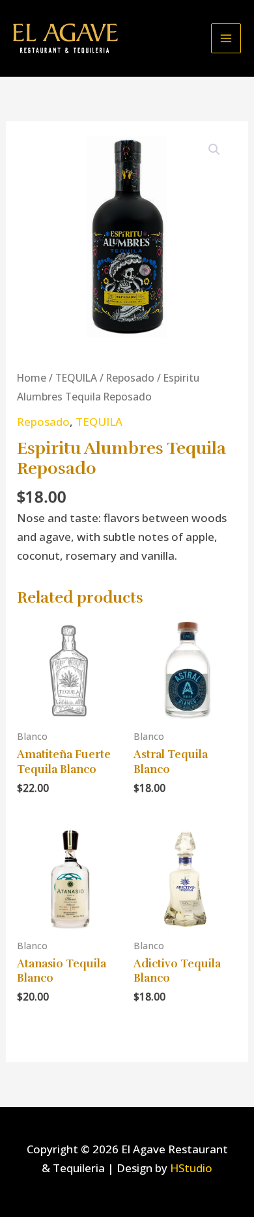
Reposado (130, 378)
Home (31, 378)
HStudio (191, 1167)
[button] (214, 149)
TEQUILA (76, 378)
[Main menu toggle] (226, 38)
